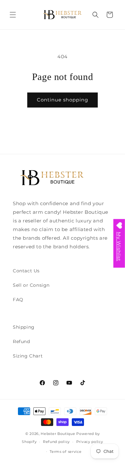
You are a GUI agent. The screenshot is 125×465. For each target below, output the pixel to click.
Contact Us (26, 271)
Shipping (24, 327)
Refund (21, 341)
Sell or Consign (31, 285)
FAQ (18, 299)
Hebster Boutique (58, 433)
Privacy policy (89, 441)
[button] (13, 15)
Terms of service (65, 451)
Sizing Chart (28, 356)
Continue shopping (62, 100)
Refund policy (56, 441)
